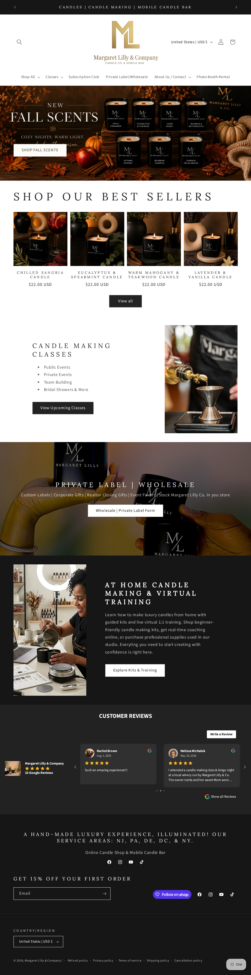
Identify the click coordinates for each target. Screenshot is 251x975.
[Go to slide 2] (160, 790)
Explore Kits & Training (135, 670)
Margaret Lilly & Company (43, 961)
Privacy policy (103, 961)
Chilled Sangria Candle (40, 274)
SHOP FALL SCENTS (40, 150)
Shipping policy (158, 961)
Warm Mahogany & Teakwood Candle (154, 274)
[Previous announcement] (15, 7)
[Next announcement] (236, 7)
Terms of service (130, 961)
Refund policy (78, 961)
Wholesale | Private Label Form (125, 511)
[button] (19, 42)
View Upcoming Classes (63, 408)
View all (125, 301)
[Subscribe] (104, 893)
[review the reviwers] (149, 751)
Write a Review (221, 734)
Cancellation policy (188, 961)
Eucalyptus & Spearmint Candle (97, 274)
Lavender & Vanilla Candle (210, 274)
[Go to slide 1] (157, 791)
